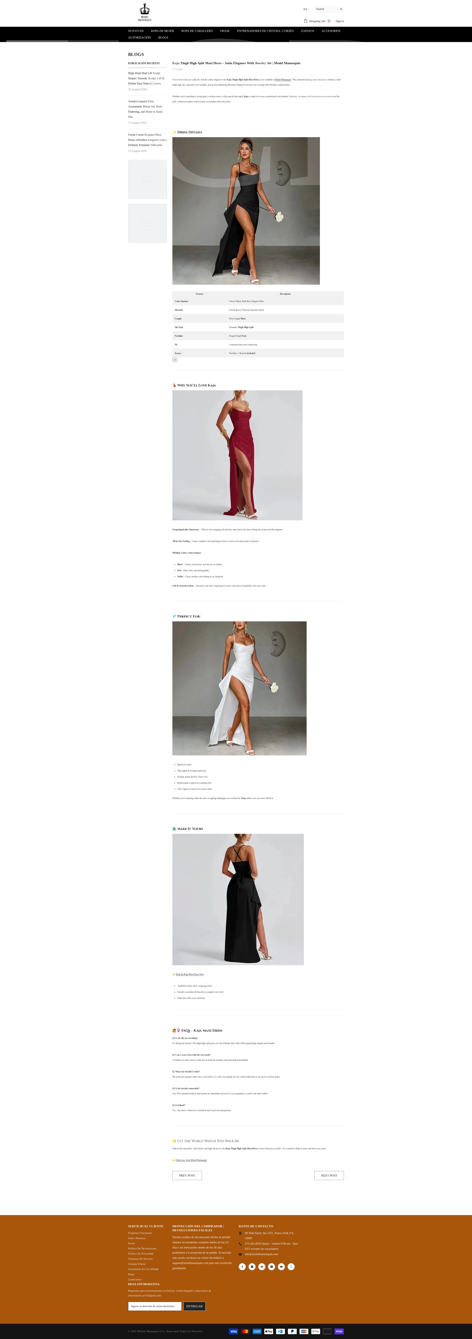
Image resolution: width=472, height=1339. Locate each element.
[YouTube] (281, 1266)
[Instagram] (252, 1266)
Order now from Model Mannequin (191, 1160)
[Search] (329, 9)
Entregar (194, 1306)
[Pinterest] (261, 1266)
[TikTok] (271, 1266)
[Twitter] (291, 1266)
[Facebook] (242, 1266)
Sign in (340, 21)
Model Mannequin (283, 79)
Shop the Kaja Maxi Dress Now (190, 974)
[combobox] (326, 9)
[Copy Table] (174, 360)
